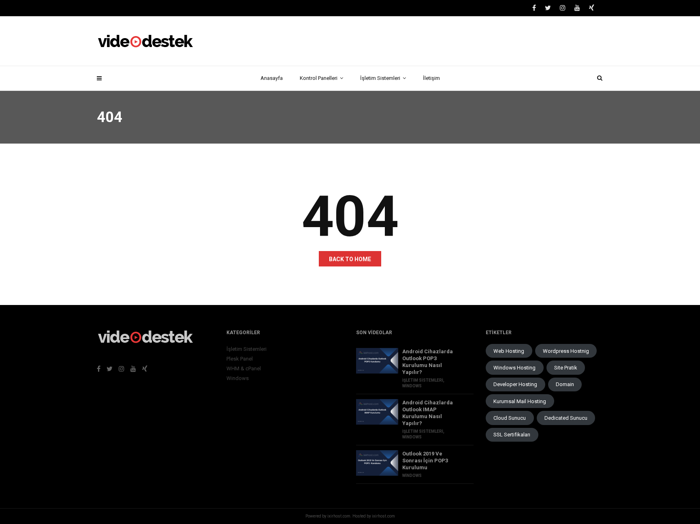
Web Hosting (508, 351)
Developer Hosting (515, 384)
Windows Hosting (514, 368)
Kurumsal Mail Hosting (519, 401)
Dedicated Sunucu (565, 418)
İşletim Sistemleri (380, 78)
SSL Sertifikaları (511, 435)
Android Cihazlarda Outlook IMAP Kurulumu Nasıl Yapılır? (427, 412)
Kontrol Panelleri (318, 78)
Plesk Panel (239, 359)
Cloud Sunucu (509, 418)
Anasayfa (271, 78)
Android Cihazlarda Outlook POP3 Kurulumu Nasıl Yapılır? (427, 361)
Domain (565, 384)
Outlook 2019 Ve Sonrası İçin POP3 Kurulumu (425, 460)
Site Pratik (565, 368)
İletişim (431, 78)
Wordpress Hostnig (566, 351)
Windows (237, 378)
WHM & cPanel (243, 368)
